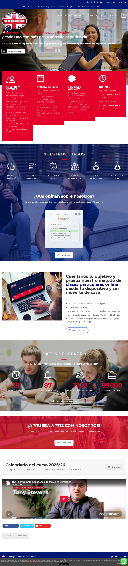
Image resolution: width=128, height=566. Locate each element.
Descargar (116, 467)
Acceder (113, 2)
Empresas (88, 15)
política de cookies (31, 562)
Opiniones (100, 15)
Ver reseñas (65, 255)
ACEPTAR (64, 564)
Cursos (77, 15)
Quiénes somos (64, 15)
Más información (79, 330)
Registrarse (122, 2)
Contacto (112, 15)
